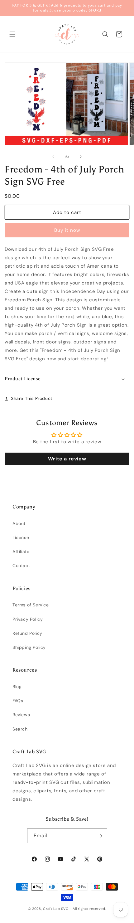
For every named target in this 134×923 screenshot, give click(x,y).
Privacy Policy (27, 619)
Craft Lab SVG (55, 908)
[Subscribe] (100, 835)
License (20, 537)
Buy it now (67, 230)
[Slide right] (81, 156)
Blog (17, 686)
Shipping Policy (29, 647)
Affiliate (20, 551)
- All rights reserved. (87, 908)
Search (20, 729)
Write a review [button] (67, 458)
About (19, 523)
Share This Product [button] (31, 398)
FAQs (17, 700)
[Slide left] (53, 156)
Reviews (21, 714)
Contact (21, 565)
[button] (12, 34)
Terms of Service (30, 605)
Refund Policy (27, 633)
